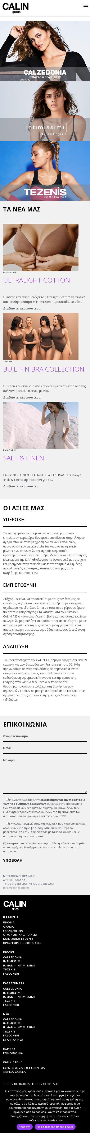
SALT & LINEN (23, 457)
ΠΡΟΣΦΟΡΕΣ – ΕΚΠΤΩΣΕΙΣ (22, 943)
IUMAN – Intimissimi (19, 965)
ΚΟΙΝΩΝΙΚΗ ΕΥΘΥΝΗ (18, 939)
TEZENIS (7, 361)
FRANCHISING (13, 930)
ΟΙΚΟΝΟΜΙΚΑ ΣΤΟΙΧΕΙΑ (20, 935)
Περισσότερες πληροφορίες (55, 1126)
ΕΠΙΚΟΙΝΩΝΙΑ (13, 1053)
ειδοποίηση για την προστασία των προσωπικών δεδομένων (44, 802)
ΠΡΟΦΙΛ (9, 922)
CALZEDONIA (12, 1019)
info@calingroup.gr (16, 888)
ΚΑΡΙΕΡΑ (9, 1049)
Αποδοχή (25, 1126)
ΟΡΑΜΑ (8, 926)
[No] (85, 1109)
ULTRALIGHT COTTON (36, 279)
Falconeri (11, 973)
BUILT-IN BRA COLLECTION (43, 368)
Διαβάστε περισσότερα (22, 308)
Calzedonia (12, 957)
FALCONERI (9, 450)
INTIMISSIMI (9, 272)
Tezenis (9, 969)
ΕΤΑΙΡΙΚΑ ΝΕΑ (13, 1039)
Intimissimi (12, 961)
